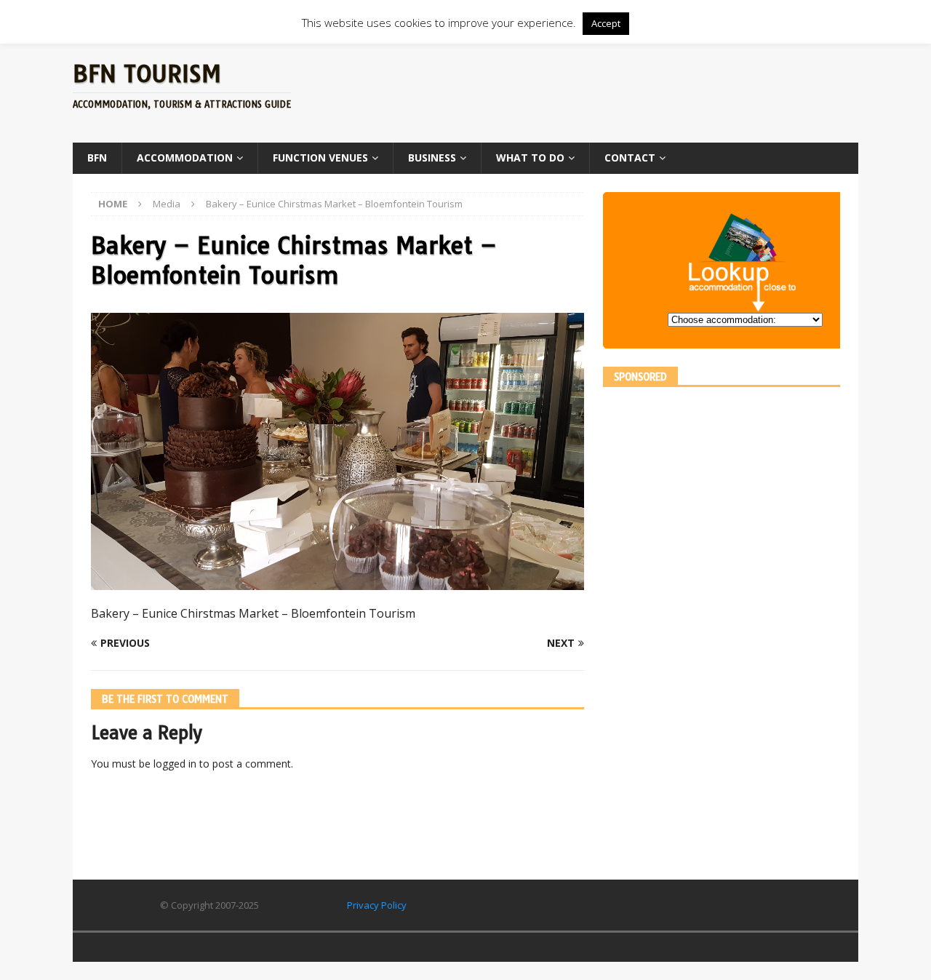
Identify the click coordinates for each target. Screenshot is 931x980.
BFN (97, 157)
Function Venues (320, 157)
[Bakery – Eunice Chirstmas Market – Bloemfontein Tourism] (337, 582)
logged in (174, 763)
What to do (530, 157)
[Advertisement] (606, 91)
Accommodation (185, 157)
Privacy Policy (377, 905)
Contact (629, 157)
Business (432, 157)
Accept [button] (605, 23)
